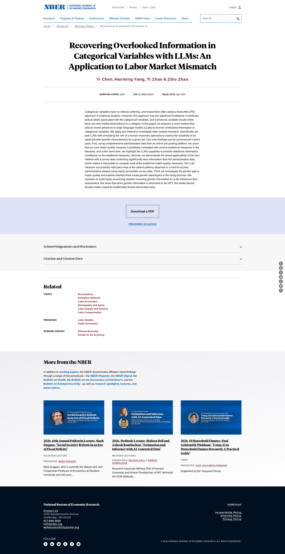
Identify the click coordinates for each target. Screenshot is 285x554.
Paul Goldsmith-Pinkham (211, 465)
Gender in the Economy (91, 334)
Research (49, 18)
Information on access (143, 223)
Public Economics (88, 323)
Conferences (96, 18)
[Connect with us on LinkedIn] (52, 544)
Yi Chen (104, 79)
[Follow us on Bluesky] (59, 544)
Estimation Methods (89, 297)
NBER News (142, 18)
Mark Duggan (67, 461)
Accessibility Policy (228, 512)
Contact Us (51, 510)
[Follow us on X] (46, 544)
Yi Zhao (154, 79)
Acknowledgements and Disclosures (70, 246)
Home (47, 26)
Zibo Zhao (178, 79)
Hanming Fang (130, 79)
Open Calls (149, 7)
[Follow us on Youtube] (78, 544)
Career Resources (165, 18)
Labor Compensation (90, 312)
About (184, 18)
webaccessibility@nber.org (61, 527)
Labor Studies (86, 320)
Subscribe (118, 7)
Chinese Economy (88, 331)
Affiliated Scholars (119, 18)
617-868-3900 (52, 520)
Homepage (234, 504)
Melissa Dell (137, 460)
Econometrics (85, 294)
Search (207, 18)
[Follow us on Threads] (65, 544)
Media (133, 7)
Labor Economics (88, 301)
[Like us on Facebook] (72, 544)
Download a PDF (142, 211)
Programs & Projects (72, 18)
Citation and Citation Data (63, 258)
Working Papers (84, 26)
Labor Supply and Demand (93, 308)
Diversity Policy (231, 515)
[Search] (238, 19)
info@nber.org (53, 524)
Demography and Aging (91, 305)
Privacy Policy (232, 519)
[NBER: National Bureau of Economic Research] (73, 8)
